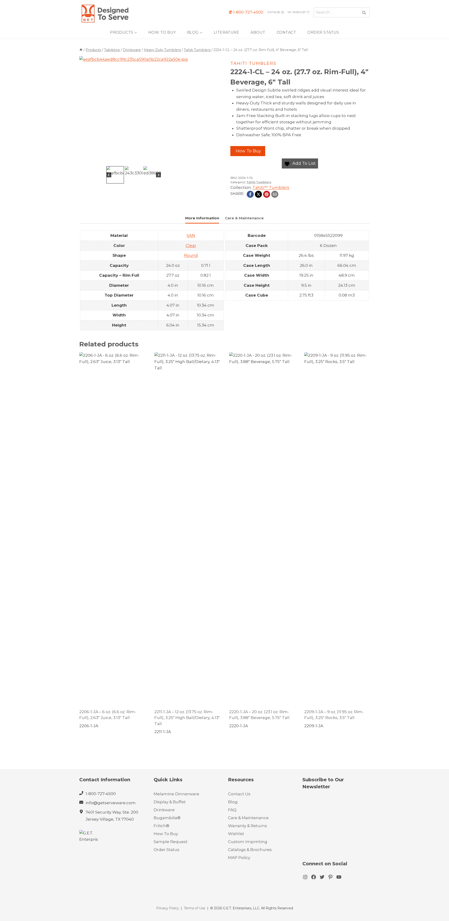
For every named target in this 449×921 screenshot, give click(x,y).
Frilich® (161, 825)
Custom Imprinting (247, 841)
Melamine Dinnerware (176, 794)
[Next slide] (158, 174)
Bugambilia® (167, 817)
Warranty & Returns (247, 825)
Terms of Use (194, 908)
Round (191, 255)
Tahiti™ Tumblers (271, 187)
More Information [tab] (202, 218)
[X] (258, 194)
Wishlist (236, 833)
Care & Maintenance (248, 817)
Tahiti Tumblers (253, 63)
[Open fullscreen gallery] (183, 160)
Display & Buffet (170, 802)
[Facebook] (250, 194)
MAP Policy (239, 857)
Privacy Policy (167, 908)
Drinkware (164, 809)
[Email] (274, 194)
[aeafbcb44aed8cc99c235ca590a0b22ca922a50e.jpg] (133, 110)
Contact (286, 32)
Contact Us (239, 794)
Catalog (274, 12)
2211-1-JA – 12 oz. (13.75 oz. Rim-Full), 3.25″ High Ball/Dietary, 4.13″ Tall (187, 717)
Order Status (323, 32)
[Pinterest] (266, 194)
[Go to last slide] (108, 174)
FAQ (232, 809)
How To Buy (162, 32)
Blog (233, 802)
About (257, 32)
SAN (191, 235)
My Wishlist (297, 12)
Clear (191, 245)
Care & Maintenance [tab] (244, 218)
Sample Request (171, 841)
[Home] (81, 50)
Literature (226, 32)
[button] (115, 175)
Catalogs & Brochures (250, 849)
